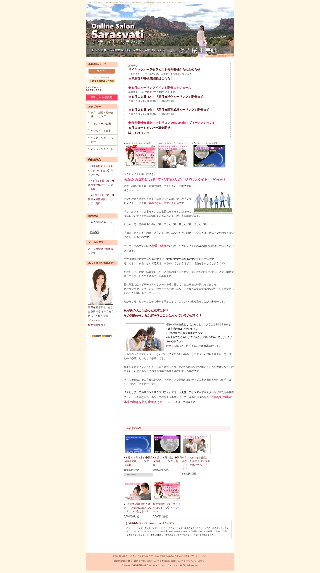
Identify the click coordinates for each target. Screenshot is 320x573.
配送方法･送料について (172, 561)
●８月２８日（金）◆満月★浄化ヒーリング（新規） (167, 461)
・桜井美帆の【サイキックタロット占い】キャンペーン (100, 170)
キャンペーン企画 (101, 123)
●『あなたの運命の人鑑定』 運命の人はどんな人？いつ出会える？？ (137, 507)
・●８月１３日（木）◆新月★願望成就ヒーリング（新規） (101, 199)
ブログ (148, 92)
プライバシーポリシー (196, 561)
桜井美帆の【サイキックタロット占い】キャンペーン (166, 507)
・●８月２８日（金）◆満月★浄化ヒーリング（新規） (101, 185)
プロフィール (95, 320)
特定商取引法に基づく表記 (126, 561)
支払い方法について (150, 561)
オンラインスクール (102, 149)
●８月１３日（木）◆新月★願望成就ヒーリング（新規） (138, 461)
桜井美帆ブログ (97, 325)
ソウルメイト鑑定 (101, 130)
